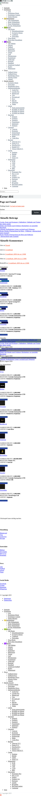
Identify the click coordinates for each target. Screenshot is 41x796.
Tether (14, 104)
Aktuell (10, 79)
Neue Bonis (11, 38)
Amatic (14, 181)
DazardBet (3, 490)
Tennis (10, 52)
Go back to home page (17, 206)
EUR (13, 161)
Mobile (14, 154)
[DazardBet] (2, 488)
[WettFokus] (4, 2)
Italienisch (15, 124)
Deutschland (16, 133)
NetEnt (14, 175)
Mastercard (15, 93)
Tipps (1, 572)
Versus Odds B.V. (17, 149)
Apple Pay (15, 90)
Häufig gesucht (9, 81)
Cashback (15, 34)
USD (13, 163)
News (6, 70)
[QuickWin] (4, 322)
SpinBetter (3, 296)
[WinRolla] (2, 438)
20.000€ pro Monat (18, 113)
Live (9, 11)
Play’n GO (15, 174)
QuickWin (3, 324)
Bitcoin (14, 100)
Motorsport (11, 51)
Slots (5, 188)
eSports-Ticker (12, 77)
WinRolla (3, 440)
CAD (13, 167)
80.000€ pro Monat (18, 111)
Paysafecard (16, 97)
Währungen (11, 159)
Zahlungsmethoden (14, 88)
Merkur (2, 550)
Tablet (14, 156)
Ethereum (15, 102)
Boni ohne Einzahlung (15, 40)
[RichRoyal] (2, 422)
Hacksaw (15, 179)
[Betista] (3, 309)
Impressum (7, 598)
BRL (13, 168)
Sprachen (11, 115)
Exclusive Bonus (17, 33)
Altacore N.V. (16, 142)
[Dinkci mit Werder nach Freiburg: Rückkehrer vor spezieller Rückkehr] (20, 350)
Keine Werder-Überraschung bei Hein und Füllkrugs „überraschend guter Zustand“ (16, 235)
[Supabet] (2, 471)
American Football (14, 65)
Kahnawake (16, 134)
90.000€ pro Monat (18, 109)
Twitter (2, 585)
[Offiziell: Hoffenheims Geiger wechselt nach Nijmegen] (18, 358)
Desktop (14, 152)
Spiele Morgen (12, 17)
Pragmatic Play (16, 172)
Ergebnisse (7, 10)
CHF (13, 165)
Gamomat (15, 186)
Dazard (7, 245)
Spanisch (15, 120)
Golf (9, 54)
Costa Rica (15, 138)
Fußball (10, 47)
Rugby (10, 67)
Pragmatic (3, 555)
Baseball (10, 61)
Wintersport (11, 68)
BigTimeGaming (17, 184)
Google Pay (15, 92)
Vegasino (3, 406)
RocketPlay (3, 455)
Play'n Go (3, 553)
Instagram (3, 587)
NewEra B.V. (16, 145)
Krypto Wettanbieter (14, 26)
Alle (1, 567)
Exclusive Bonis (13, 83)
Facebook (3, 583)
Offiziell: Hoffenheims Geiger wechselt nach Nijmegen (17, 229)
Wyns (2, 372)
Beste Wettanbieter (14, 22)
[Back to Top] (1, 795)
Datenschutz (8, 600)
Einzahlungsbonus (17, 31)
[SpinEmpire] (4, 281)
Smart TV (15, 158)
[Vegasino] (2, 405)
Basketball (11, 49)
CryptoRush (9, 250)
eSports (10, 45)
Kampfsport (11, 58)
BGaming (15, 183)
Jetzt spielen (4, 279)
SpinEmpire (3, 283)
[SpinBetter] (4, 295)
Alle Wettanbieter (13, 20)
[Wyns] (2, 370)
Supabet (2, 473)
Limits (10, 106)
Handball (11, 63)
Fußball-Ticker (12, 72)
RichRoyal (3, 424)
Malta (14, 136)
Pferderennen (12, 56)
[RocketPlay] (2, 453)
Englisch (14, 118)
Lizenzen (11, 127)
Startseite (7, 8)
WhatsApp (3, 589)
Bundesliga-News (13, 76)
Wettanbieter (10, 18)
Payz (13, 99)
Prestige (2, 270)
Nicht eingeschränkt (18, 108)
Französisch (15, 122)
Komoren (15, 131)
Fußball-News (12, 74)
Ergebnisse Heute (13, 13)
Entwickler (11, 170)
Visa (13, 95)
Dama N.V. (15, 143)
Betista (2, 310)
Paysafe (2, 538)
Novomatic (3, 552)
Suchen (2, 209)
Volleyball (11, 59)
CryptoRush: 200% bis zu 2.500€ (15, 254)
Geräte (10, 150)
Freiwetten (15, 36)
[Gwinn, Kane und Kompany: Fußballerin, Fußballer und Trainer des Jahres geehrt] (20, 341)
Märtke (8, 42)
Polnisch (14, 125)
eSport (2, 570)
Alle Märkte (12, 43)
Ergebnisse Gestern (14, 15)
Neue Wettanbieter (14, 24)
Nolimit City (16, 177)
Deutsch (14, 117)
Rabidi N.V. (16, 147)
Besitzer (10, 140)
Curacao (14, 129)
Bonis (9, 27)
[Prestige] (3, 269)
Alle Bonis (11, 29)
